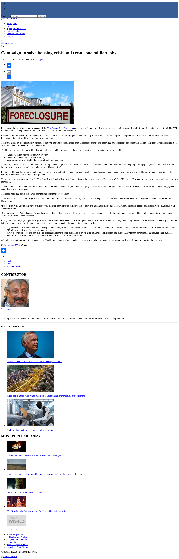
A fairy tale (12, 529)
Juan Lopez (38, 59)
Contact (10, 26)
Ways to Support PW (16, 33)
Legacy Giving (13, 31)
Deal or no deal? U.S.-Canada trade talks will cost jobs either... (34, 361)
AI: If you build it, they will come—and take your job (30, 430)
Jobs (9, 263)
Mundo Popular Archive (17, 544)
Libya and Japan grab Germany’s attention (25, 492)
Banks (9, 261)
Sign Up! (5, 46)
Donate (10, 36)
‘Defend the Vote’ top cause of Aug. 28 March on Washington (34, 455)
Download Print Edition (17, 547)
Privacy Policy (13, 542)
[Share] (92, 65)
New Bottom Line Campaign (60, 128)
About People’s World (16, 534)
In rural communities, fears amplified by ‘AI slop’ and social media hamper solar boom (45, 474)
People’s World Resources (18, 539)
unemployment (13, 266)
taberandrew (13, 245)
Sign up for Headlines (16, 28)
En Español (12, 23)
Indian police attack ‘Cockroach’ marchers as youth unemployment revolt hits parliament (46, 396)
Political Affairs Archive (17, 537)
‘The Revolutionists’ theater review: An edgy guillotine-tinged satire (36, 511)
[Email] (92, 72)
